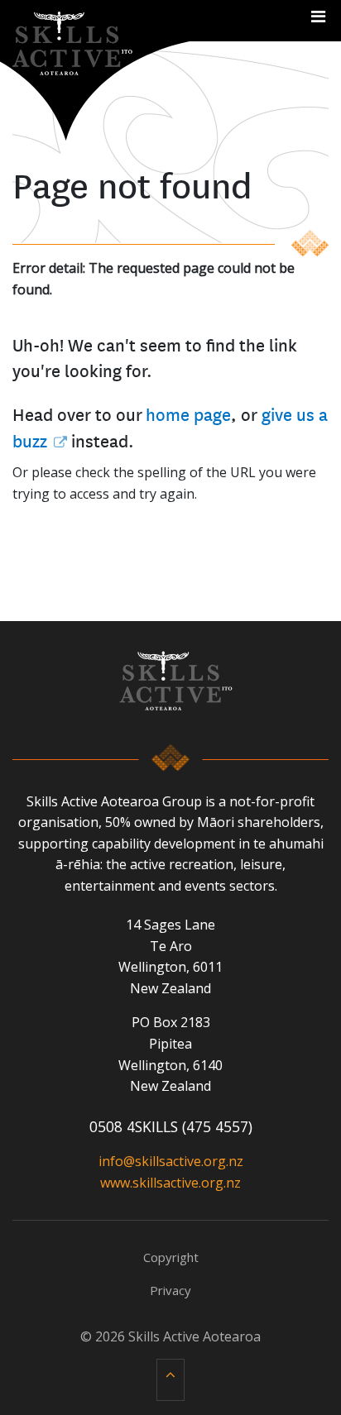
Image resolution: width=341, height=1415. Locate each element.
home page (188, 413)
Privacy (170, 1290)
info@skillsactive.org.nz (170, 1161)
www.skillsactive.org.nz (170, 1183)
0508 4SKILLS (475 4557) (170, 1126)
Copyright (171, 1257)
